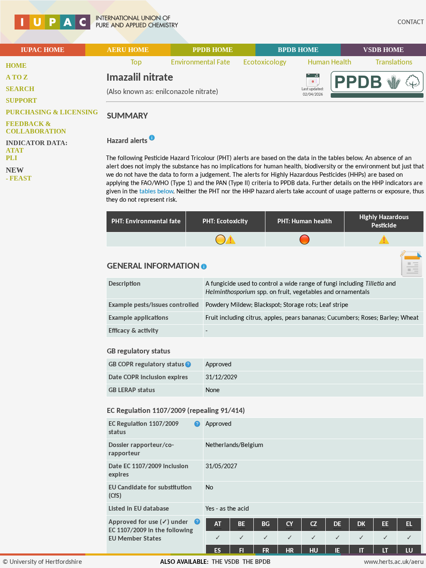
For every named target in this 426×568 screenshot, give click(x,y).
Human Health (329, 63)
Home (16, 65)
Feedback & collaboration (36, 127)
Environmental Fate (200, 63)
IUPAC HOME (42, 49)
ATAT (15, 150)
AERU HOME (128, 49)
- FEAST (19, 178)
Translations (394, 63)
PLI (11, 157)
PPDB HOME (213, 49)
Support (21, 100)
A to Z (17, 77)
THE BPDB (256, 562)
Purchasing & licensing (52, 112)
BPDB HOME (298, 49)
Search (20, 88)
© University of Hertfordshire (42, 562)
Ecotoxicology (264, 63)
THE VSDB (225, 562)
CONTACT (411, 22)
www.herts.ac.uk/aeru (394, 562)
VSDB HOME (383, 49)
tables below (156, 191)
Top (136, 63)
